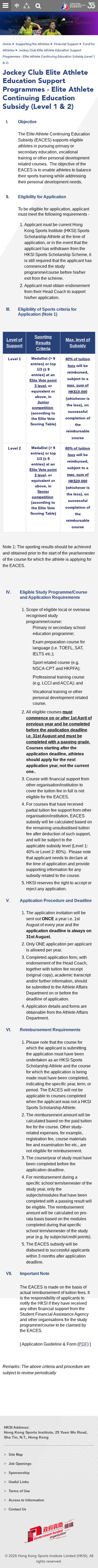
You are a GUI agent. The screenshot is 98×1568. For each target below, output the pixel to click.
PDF (83, 1344)
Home (7, 44)
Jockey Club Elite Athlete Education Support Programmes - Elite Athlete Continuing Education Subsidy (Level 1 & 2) (49, 56)
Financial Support (66, 44)
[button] (27, 6)
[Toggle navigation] (5, 5)
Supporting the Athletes (32, 44)
